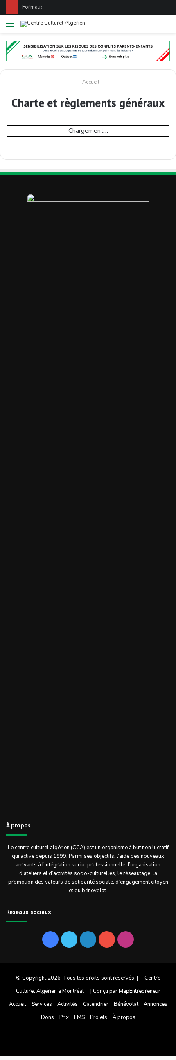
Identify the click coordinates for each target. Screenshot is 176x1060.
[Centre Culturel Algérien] (52, 24)
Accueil (90, 82)
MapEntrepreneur (139, 991)
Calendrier (95, 1004)
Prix (64, 1017)
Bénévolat (126, 1004)
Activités (67, 1004)
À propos (124, 1017)
